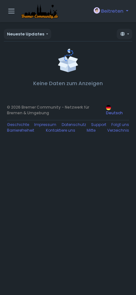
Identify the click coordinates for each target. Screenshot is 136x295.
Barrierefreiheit (20, 130)
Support (98, 124)
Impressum (45, 124)
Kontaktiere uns (60, 130)
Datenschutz (74, 124)
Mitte (91, 130)
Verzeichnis (118, 130)
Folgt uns (120, 124)
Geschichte (18, 124)
